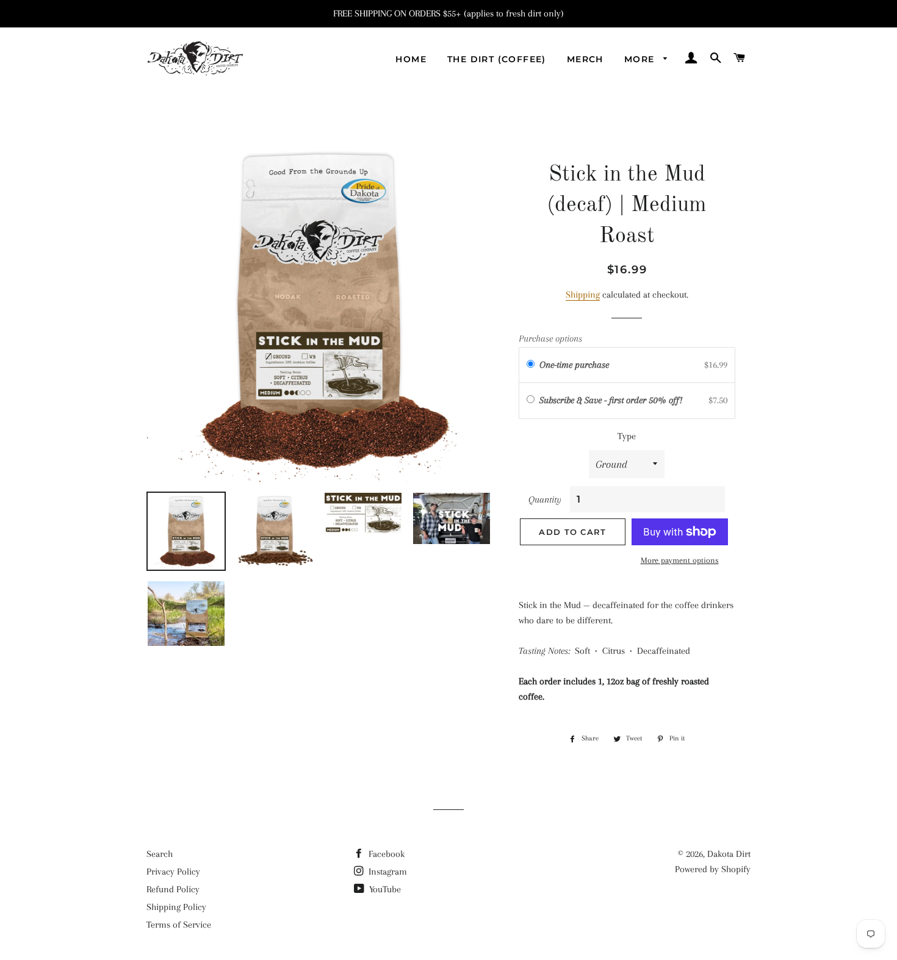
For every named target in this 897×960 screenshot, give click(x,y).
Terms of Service (178, 924)
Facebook (385, 853)
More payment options (680, 560)
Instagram (386, 871)
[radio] (531, 365)
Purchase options (550, 338)
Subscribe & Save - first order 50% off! (612, 400)
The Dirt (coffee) (496, 59)
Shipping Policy (176, 906)
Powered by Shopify (713, 869)
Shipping (583, 294)
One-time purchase (574, 364)
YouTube (384, 889)
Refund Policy (173, 889)
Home (411, 59)
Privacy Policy (173, 871)
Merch (585, 59)
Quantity (544, 499)
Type (627, 436)
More (641, 59)
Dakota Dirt (729, 853)
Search (159, 853)
